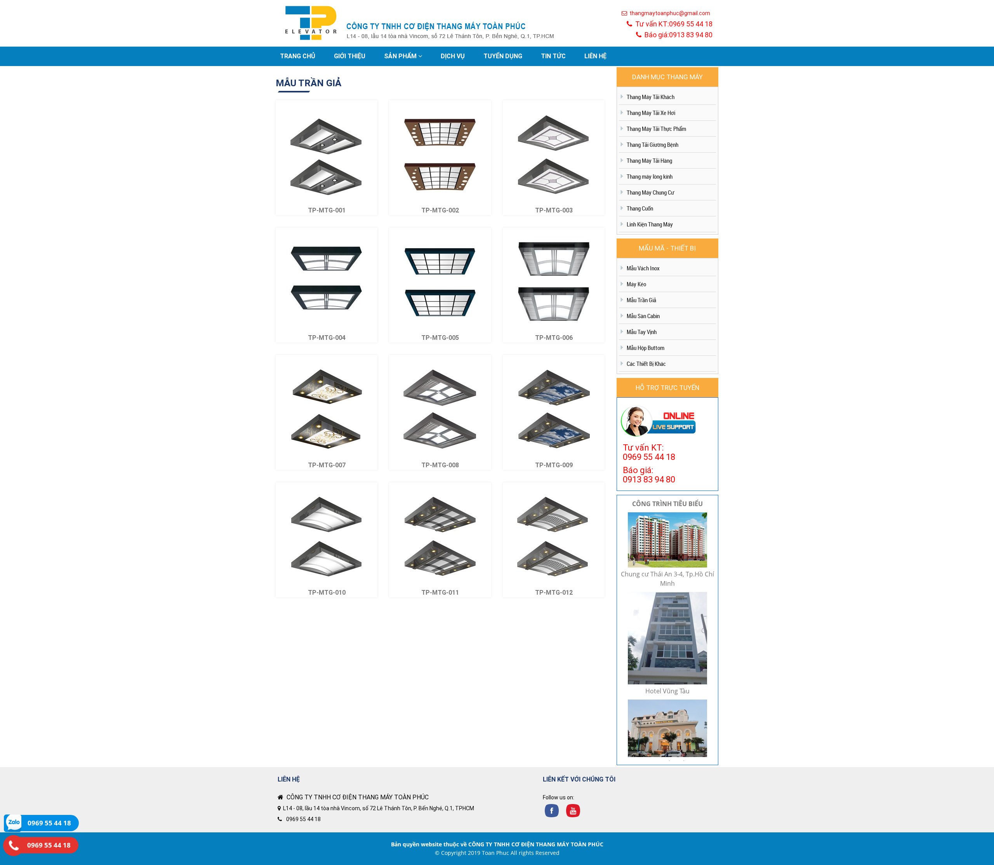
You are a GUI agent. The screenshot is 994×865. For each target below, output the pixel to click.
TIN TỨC (553, 56)
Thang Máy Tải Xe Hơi (651, 113)
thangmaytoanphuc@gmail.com (668, 13)
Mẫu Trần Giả (641, 300)
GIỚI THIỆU (349, 56)
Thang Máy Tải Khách (650, 97)
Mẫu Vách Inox (643, 268)
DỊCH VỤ (453, 56)
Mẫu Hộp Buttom (645, 348)
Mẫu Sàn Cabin (643, 316)
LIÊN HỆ (595, 56)
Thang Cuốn (640, 208)
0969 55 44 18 (303, 819)
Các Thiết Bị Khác (646, 363)
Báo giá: (676, 35)
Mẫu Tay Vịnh (642, 332)
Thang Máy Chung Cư (650, 192)
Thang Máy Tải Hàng (649, 160)
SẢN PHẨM (401, 56)
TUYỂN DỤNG (502, 56)
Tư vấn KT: (672, 24)
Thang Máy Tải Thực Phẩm (656, 128)
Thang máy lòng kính (650, 176)
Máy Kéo (636, 284)
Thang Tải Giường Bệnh (652, 144)
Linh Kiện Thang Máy (650, 224)
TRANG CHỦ (297, 56)
